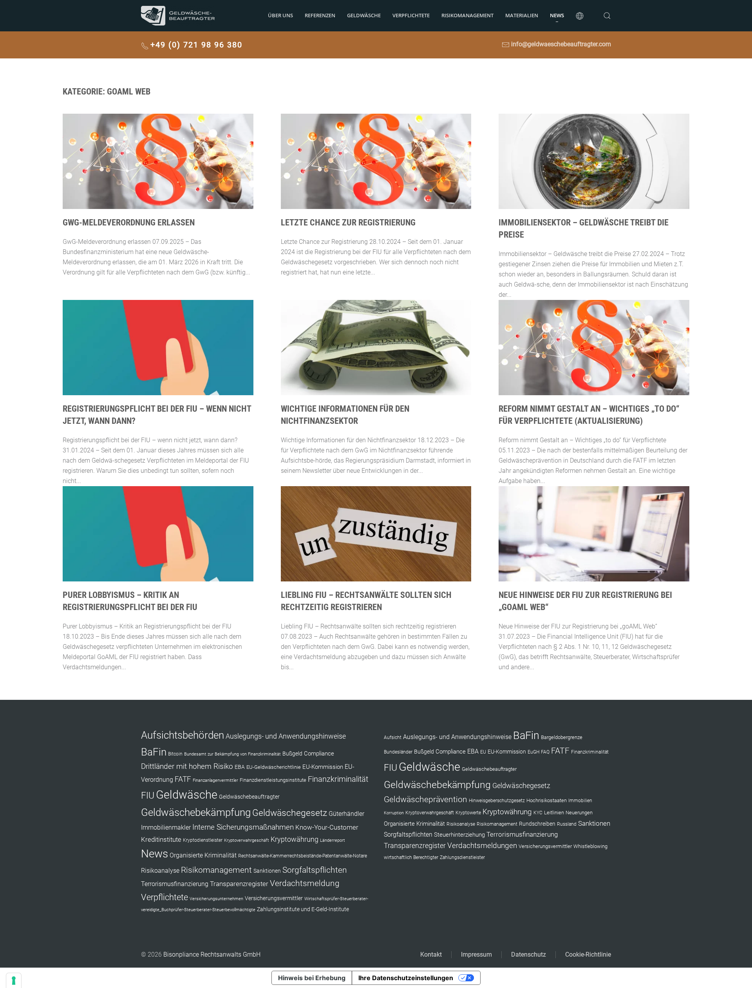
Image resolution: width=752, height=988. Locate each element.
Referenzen (320, 15)
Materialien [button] (521, 15)
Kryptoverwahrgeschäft (246, 840)
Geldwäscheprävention (425, 799)
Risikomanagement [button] (467, 15)
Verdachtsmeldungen (482, 845)
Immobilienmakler (166, 827)
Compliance (319, 753)
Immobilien (580, 800)
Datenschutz (528, 954)
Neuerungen (579, 812)
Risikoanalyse (160, 870)
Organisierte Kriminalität (203, 855)
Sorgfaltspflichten (314, 870)
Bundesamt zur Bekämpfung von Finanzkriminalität (232, 754)
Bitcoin (175, 754)
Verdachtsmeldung (305, 883)
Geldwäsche (364, 15)
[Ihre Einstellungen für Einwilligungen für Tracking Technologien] (13, 980)
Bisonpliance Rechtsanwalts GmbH (211, 954)
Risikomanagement (216, 870)
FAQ (545, 752)
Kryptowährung (294, 839)
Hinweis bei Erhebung (311, 978)
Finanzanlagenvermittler (215, 780)
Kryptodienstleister (202, 840)
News (557, 15)
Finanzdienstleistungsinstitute (273, 780)
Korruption (394, 812)
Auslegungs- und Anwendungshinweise (286, 736)
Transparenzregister (239, 884)
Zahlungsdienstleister (462, 857)
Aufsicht (392, 737)
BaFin (153, 752)
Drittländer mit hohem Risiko (187, 766)
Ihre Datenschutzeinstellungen (405, 978)
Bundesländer (398, 752)
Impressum (476, 954)
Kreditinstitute (161, 839)
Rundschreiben (537, 824)
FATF (183, 779)
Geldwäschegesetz (289, 813)
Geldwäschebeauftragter (249, 797)
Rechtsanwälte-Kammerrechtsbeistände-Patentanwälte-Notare (302, 856)
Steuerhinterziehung (459, 834)
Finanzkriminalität (338, 779)
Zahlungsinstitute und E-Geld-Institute (303, 909)
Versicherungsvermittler (274, 898)
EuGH (533, 752)
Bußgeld (292, 753)
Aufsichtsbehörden (182, 735)
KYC (537, 812)
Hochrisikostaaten (546, 800)
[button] (580, 15)
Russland (567, 824)
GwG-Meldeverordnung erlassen (129, 222)
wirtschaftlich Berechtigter (411, 857)
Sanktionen (267, 871)
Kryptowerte (468, 812)
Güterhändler (346, 813)
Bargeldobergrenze (561, 737)
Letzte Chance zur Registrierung (348, 222)
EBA (240, 767)
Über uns (280, 15)
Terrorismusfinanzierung (174, 884)
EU (483, 752)
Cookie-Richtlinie (588, 954)
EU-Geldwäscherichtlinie (273, 767)
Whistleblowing (590, 846)
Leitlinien (554, 812)
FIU (147, 795)
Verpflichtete (411, 15)
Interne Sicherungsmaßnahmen (243, 827)
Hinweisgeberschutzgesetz (497, 800)
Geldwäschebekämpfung (196, 812)
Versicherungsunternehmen (216, 898)
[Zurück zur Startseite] (178, 15)
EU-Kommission (322, 766)
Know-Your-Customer (326, 827)
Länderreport (332, 840)
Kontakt (431, 954)
